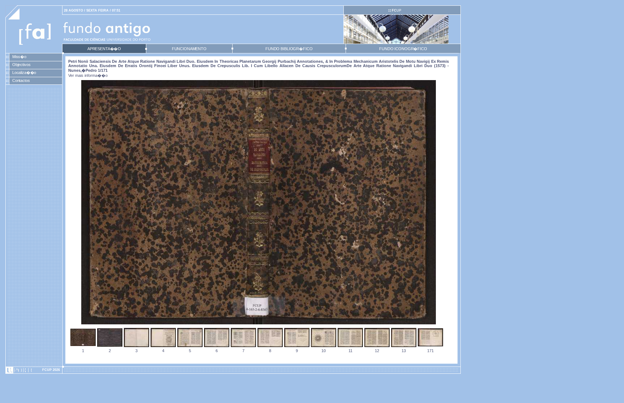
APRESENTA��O (104, 49)
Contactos (21, 80)
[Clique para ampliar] (258, 323)
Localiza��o (24, 72)
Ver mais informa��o (88, 75)
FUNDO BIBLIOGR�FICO (288, 49)
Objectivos (21, 64)
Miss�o (19, 56)
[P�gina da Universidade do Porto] (34, 370)
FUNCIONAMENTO (189, 49)
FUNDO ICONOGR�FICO (403, 49)
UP (396, 10)
